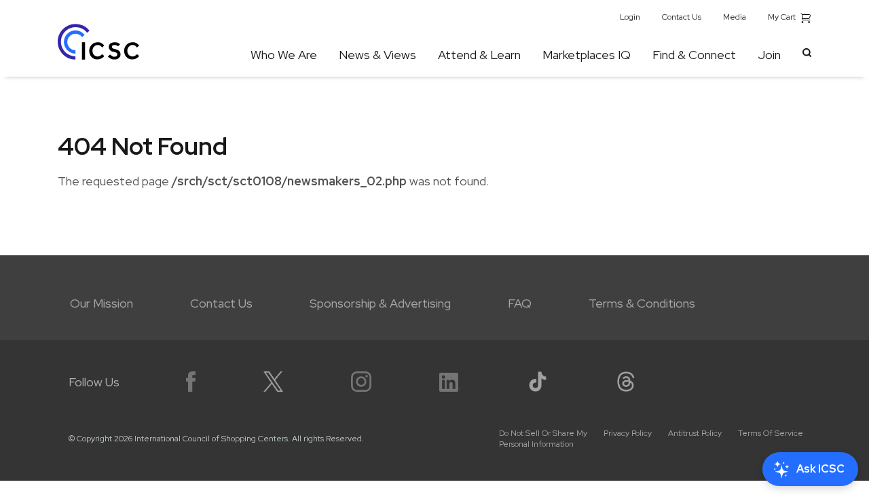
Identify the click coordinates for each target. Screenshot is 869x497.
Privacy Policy (628, 433)
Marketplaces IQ (586, 54)
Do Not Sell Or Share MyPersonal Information (543, 438)
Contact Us (681, 17)
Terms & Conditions (642, 303)
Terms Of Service (770, 433)
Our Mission (101, 303)
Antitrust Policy (695, 433)
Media (734, 17)
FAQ (520, 303)
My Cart (783, 17)
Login (630, 17)
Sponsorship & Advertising (380, 303)
